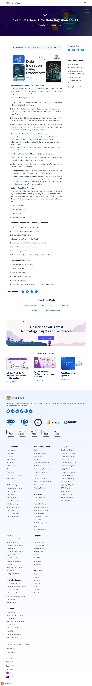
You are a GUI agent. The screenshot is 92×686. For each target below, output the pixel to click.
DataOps (46, 15)
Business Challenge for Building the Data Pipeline (76, 72)
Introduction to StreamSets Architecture (76, 66)
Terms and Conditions (12, 652)
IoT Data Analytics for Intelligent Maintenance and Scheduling (16, 375)
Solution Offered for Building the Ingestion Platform (75, 80)
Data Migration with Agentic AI (69, 374)
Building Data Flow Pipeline (76, 87)
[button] (13, 47)
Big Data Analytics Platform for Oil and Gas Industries (44, 374)
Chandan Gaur (37, 25)
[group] (36, 47)
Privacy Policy (10, 648)
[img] (55, 48)
